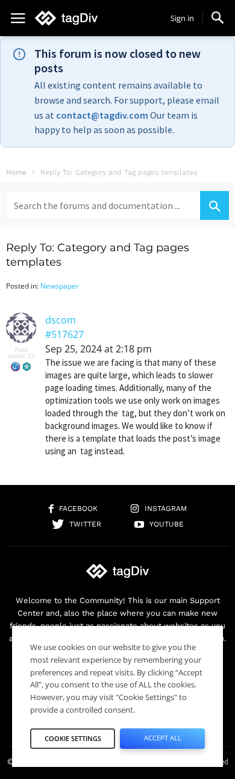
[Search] (214, 205)
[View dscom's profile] (21, 340)
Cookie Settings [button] (73, 738)
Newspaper (59, 286)
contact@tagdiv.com (102, 115)
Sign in (182, 18)
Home (16, 172)
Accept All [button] (162, 737)
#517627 (64, 334)
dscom (60, 320)
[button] (217, 17)
